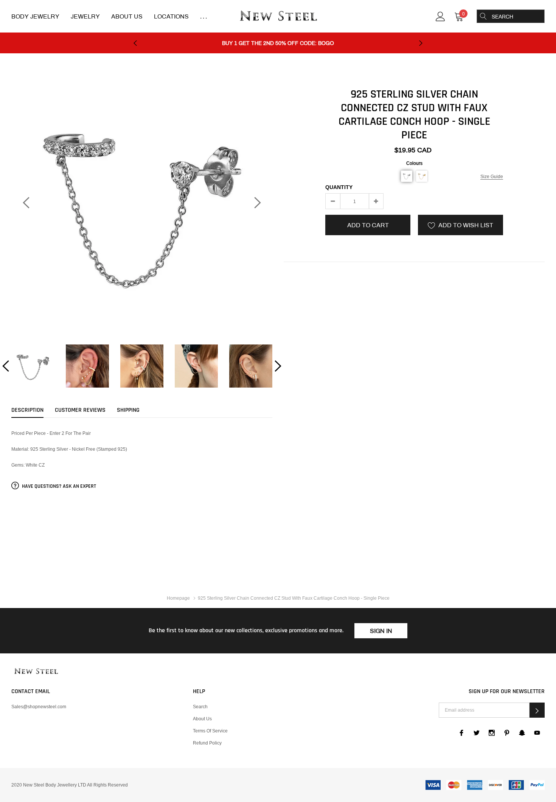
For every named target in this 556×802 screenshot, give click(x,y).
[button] (406, 176)
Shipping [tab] (128, 410)
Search (200, 706)
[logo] (278, 16)
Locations (171, 16)
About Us (127, 16)
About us (202, 718)
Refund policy (207, 743)
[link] (440, 15)
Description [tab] (27, 410)
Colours (414, 163)
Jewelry (85, 16)
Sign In (381, 631)
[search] (483, 16)
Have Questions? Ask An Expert (58, 486)
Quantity (339, 187)
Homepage (178, 598)
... (204, 16)
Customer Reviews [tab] (80, 410)
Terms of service (210, 731)
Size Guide (491, 176)
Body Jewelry (35, 16)
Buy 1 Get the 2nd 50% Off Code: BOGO (278, 43)
